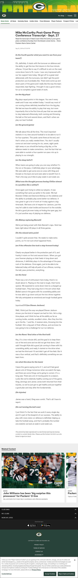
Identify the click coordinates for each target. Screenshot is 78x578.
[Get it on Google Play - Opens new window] (45, 526)
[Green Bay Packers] (39, 534)
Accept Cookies (50, 574)
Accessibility (39, 554)
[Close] (75, 560)
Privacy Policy (39, 544)
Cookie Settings (7, 574)
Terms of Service (39, 548)
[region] (39, 567)
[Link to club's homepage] (4, 14)
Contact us (39, 551)
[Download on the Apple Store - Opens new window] (31, 525)
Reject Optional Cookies (66, 574)
